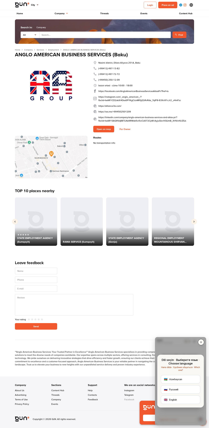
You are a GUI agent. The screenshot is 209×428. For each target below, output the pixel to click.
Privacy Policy (22, 404)
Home (20, 13)
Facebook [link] (129, 399)
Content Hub (185, 13)
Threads (104, 13)
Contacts (92, 395)
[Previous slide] (15, 221)
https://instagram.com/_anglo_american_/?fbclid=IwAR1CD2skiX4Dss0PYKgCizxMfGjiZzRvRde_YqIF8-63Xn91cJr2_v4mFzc (139, 98)
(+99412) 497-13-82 (109, 68)
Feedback (93, 399)
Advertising (20, 395)
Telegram (129, 395)
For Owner (125, 129)
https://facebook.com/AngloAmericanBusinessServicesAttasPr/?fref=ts (133, 91)
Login (150, 5)
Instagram (129, 390)
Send (36, 326)
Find (180, 35)
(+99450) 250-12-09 (109, 79)
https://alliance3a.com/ (109, 106)
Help (90, 390)
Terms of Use (21, 399)
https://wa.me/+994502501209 (114, 111)
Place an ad (168, 5)
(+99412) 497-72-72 (109, 74)
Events (143, 13)
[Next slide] (194, 221)
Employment (53, 50)
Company (60, 13)
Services (40, 50)
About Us (19, 390)
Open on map (104, 129)
